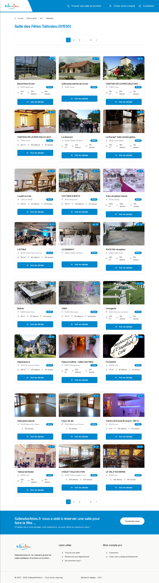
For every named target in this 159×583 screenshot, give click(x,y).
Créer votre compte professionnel (123, 557)
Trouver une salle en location (86, 6)
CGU (100, 577)
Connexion (148, 6)
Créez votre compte (124, 6)
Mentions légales (88, 577)
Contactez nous (132, 521)
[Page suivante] (97, 40)
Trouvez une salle (72, 553)
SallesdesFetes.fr (35, 577)
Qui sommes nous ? (73, 561)
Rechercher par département (77, 557)
